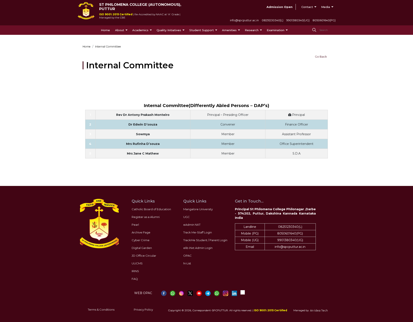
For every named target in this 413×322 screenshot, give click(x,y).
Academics (140, 30)
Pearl (135, 224)
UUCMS (137, 263)
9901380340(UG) (298, 20)
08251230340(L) (272, 20)
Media (325, 7)
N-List (187, 263)
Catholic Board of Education (151, 209)
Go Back (321, 56)
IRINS (135, 271)
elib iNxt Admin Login (198, 248)
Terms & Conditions (101, 309)
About (119, 30)
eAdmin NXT (191, 224)
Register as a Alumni (146, 217)
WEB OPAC (143, 293)
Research (252, 30)
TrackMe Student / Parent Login (205, 240)
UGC (186, 217)
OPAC (187, 255)
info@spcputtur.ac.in (244, 20)
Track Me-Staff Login (197, 232)
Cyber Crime (140, 240)
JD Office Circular (144, 255)
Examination (275, 30)
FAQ (135, 279)
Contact (307, 7)
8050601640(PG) (324, 20)
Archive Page (141, 232)
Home (105, 30)
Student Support (201, 30)
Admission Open (280, 7)
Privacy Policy (143, 309)
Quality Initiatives (169, 30)
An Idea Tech (319, 310)
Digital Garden (142, 248)
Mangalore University (198, 209)
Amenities (229, 30)
